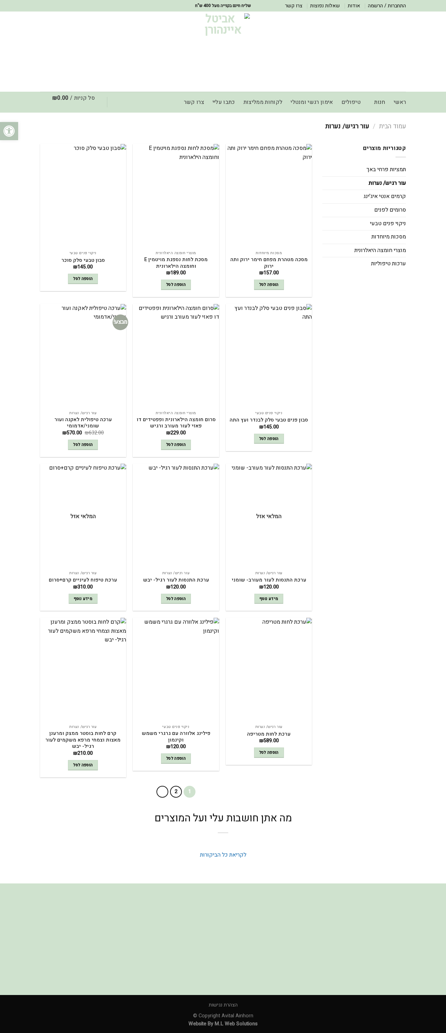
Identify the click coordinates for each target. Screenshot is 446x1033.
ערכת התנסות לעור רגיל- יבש (176, 580)
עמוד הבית (392, 126)
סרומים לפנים (390, 210)
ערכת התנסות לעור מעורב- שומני (269, 580)
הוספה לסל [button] (269, 285)
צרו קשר (293, 5)
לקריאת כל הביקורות (223, 855)
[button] (9, 131)
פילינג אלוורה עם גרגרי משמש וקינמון (176, 736)
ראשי (400, 102)
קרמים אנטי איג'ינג (384, 196)
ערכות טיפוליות (388, 263)
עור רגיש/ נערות (387, 183)
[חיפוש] (119, 102)
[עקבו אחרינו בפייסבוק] (50, 5)
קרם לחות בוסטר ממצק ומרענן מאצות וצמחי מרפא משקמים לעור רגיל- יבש (83, 740)
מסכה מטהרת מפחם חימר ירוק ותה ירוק (269, 263)
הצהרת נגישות (223, 1005)
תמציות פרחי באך (386, 169)
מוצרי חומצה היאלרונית (380, 250)
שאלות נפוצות (325, 5)
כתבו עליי (224, 102)
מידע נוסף (269, 599)
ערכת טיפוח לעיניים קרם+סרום (83, 580)
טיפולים (351, 102)
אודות (354, 5)
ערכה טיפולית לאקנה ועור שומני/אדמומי (83, 423)
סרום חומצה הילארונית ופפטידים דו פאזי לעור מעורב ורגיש (176, 423)
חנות (379, 102)
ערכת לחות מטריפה (269, 734)
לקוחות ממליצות (263, 102)
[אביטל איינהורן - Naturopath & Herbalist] (223, 52)
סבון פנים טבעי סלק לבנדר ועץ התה (269, 420)
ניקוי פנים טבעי (388, 223)
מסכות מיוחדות (388, 237)
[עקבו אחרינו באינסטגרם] (43, 5)
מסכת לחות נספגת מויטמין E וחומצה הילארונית (176, 263)
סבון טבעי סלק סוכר (83, 260)
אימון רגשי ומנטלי (312, 102)
